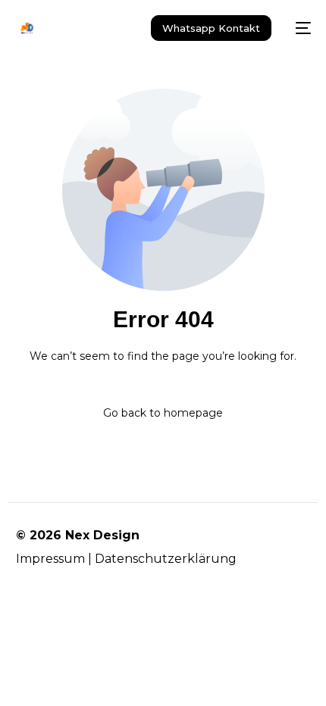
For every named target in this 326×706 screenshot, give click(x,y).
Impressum (50, 558)
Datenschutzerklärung (166, 558)
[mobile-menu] (299, 28)
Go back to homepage (163, 413)
